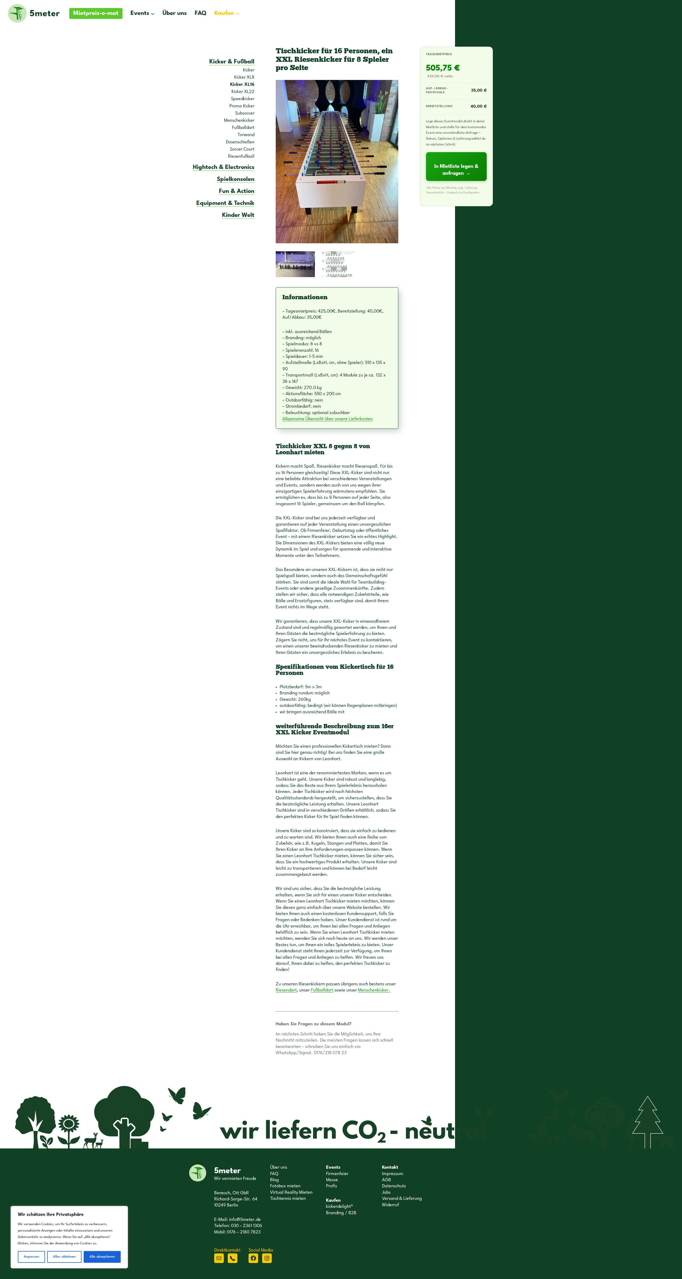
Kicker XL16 (242, 84)
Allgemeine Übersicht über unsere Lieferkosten (327, 419)
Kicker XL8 (244, 77)
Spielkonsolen (235, 179)
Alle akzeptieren (102, 1256)
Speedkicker (242, 99)
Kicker (248, 70)
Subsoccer (244, 113)
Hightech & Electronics (223, 167)
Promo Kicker (241, 106)
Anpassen (31, 1256)
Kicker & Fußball (231, 62)
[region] (69, 1237)
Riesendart (286, 990)
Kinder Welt (238, 215)
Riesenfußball (241, 156)
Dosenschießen (240, 142)
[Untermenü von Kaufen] (237, 13)
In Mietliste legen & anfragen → (456, 170)
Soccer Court (242, 149)
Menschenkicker (239, 120)
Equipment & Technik (225, 203)
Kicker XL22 (243, 92)
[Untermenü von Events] (153, 13)
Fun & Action (236, 191)
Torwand (246, 135)
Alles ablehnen (64, 1256)
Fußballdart (243, 128)
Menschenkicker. (374, 990)
